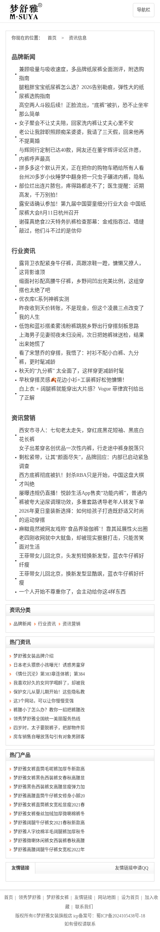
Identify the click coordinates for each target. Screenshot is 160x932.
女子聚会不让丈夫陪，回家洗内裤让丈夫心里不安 (76, 123)
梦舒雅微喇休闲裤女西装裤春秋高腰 (49, 840)
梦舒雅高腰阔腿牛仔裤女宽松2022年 (49, 849)
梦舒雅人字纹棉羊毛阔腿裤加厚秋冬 (49, 831)
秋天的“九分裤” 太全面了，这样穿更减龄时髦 (71, 371)
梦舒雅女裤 (58, 897)
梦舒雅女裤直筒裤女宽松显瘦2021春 (49, 805)
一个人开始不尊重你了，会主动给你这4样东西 (72, 592)
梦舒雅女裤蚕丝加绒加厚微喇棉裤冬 (49, 814)
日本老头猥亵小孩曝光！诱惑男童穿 (49, 665)
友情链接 (20, 868)
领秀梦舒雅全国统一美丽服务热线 (46, 719)
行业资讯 (23, 251)
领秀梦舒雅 (30, 897)
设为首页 (130, 897)
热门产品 (20, 755)
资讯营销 (23, 418)
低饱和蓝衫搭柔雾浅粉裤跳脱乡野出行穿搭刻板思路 (79, 326)
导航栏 (143, 10)
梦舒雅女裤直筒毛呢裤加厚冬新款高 (49, 769)
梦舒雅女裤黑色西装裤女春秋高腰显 (49, 778)
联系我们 (84, 907)
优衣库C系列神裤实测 (44, 299)
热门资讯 (20, 642)
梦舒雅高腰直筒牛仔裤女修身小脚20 (49, 796)
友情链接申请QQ (131, 868)
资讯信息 (78, 38)
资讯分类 (20, 610)
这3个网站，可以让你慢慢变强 (43, 701)
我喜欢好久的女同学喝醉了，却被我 (49, 683)
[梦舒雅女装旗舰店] (80, 11)
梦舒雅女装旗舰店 (54, 916)
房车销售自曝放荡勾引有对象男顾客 (49, 737)
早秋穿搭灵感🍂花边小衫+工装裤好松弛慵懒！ (73, 380)
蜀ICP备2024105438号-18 (120, 916)
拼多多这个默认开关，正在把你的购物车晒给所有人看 (81, 168)
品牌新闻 (23, 57)
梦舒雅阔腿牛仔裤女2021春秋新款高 (49, 822)
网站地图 (107, 897)
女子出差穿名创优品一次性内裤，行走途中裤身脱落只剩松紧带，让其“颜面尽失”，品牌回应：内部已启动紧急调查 (83, 457)
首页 (52, 38)
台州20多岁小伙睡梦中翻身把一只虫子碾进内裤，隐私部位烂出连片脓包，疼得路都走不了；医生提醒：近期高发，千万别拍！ (81, 186)
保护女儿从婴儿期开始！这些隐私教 (49, 692)
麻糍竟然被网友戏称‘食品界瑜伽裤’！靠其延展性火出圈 (83, 529)
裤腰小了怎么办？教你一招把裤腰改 (49, 710)
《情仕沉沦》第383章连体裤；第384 (49, 674)
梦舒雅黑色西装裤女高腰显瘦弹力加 (49, 787)
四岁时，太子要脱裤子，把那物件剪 (49, 728)
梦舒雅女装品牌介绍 (33, 656)
